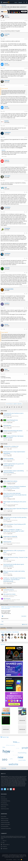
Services (11, 466)
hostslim (6, 121)
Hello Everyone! (6, 598)
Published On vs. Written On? (10, 446)
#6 (26, 125)
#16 (26, 308)
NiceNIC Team (6, 567)
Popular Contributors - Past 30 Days (10, 632)
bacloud (3, 150)
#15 (26, 293)
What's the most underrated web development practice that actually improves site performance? (14, 495)
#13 (26, 258)
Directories (5, 592)
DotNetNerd (7, 132)
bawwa (4, 482)
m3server (6, 160)
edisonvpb (7, 80)
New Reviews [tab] (9, 627)
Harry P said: (3, 88)
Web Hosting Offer (4, 820)
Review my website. (8, 458)
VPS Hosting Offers (4, 826)
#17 (26, 329)
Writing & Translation (11, 421)
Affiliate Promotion (4, 818)
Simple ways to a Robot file (10, 536)
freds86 (4, 525)
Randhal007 (5, 432)
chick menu (5, 504)
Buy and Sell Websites (11, 560)
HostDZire (6, 303)
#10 (26, 192)
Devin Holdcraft (6, 416)
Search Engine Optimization (13, 504)
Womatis (5, 509)
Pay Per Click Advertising (12, 520)
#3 (26, 68)
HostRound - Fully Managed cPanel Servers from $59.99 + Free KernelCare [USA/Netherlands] (14, 579)
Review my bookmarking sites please (12, 430)
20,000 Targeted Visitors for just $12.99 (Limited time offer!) (13, 464)
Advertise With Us (6, 844)
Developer (5, 438)
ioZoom (6, 63)
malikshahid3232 (6, 543)
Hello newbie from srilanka (10, 481)
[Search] (26, 2)
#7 (26, 137)
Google (10, 454)
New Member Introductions (15, 426)
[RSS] (21, 859)
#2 (26, 38)
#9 (26, 180)
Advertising (10, 438)
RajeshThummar (6, 426)
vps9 (5, 187)
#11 (26, 212)
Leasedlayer (7, 253)
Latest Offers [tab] (3, 627)
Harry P (3, 8)
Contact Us (5, 846)
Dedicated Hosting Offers (11, 582)
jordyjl (4, 459)
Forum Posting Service (12, 420)
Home (19, 859)
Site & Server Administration (12, 537)
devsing (4, 497)
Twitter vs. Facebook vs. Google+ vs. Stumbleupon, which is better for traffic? (13, 530)
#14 (26, 272)
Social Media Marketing (14, 416)
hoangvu (5, 537)
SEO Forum (3, 796)
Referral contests (4, 604)
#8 (26, 165)
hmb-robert (7, 175)
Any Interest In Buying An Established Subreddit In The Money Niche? (14, 487)
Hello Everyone (7, 541)
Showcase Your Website (12, 432)
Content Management (14, 447)
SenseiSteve (7, 207)
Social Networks (13, 473)
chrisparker (7, 228)
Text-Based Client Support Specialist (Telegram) (15, 508)
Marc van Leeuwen (6, 553)
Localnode (6, 34)
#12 (26, 233)
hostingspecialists (8, 289)
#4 (26, 85)
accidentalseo (5, 454)
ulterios (6, 324)
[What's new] (24, 2)
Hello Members (7, 425)
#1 (26, 20)
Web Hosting (9, 525)
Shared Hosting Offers (5, 822)
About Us (4, 840)
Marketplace (5, 848)
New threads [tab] (9, 587)
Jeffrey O (5, 560)
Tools (2, 624)
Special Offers (3, 816)
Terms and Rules (9, 859)
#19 (26, 374)
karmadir (5, 421)
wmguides (7, 267)
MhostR (4, 582)
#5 (26, 111)
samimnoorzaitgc (6, 466)
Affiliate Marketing (4, 804)
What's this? (25, 624)
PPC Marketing (4, 802)
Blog (3, 842)
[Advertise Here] (22, 720)
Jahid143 (5, 573)
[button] (1, 2)
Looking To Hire (10, 509)
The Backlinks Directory (8, 589)
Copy (2, 621)
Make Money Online (5, 808)
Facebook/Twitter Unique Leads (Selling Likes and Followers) (13, 471)
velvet (6, 369)
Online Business (4, 799)
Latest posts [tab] (3, 587)
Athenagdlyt (5, 520)
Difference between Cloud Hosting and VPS (14, 524)
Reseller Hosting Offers (5, 824)
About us (14, 859)
